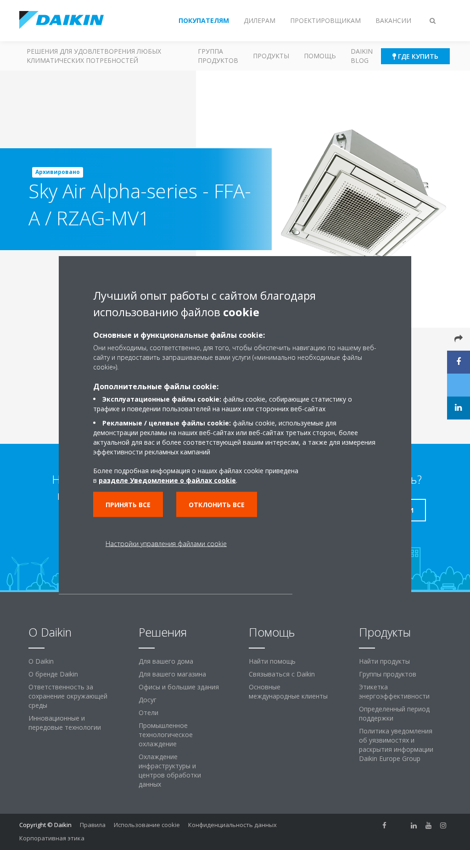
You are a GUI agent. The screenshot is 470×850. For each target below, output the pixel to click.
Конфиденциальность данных (232, 825)
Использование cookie (147, 825)
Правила (93, 825)
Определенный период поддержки (394, 713)
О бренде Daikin (53, 674)
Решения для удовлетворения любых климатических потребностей (94, 56)
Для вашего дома (166, 661)
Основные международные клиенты (288, 691)
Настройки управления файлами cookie (166, 543)
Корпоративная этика (51, 838)
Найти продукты (384, 661)
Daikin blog (362, 56)
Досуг (148, 699)
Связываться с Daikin (282, 674)
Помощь (320, 55)
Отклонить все (217, 504)
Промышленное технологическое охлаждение (166, 734)
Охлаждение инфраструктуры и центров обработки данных (170, 770)
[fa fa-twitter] (399, 825)
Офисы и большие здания (179, 686)
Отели (148, 712)
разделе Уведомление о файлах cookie (167, 480)
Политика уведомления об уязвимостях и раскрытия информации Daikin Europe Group (396, 745)
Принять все (128, 504)
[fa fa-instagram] (443, 825)
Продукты (271, 55)
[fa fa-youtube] (428, 825)
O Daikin (41, 661)
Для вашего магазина (172, 674)
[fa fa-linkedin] (414, 825)
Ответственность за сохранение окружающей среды (67, 696)
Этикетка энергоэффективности (394, 691)
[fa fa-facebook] (384, 825)
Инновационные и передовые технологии (64, 723)
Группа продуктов (218, 56)
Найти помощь (272, 661)
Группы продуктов (387, 674)
